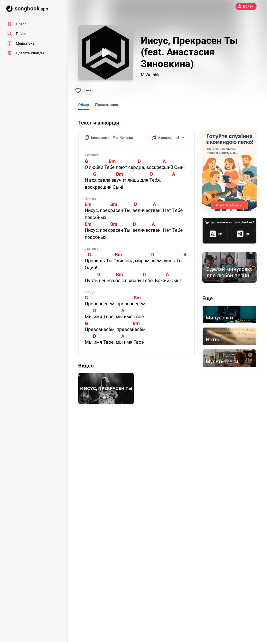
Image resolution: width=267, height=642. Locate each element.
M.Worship (151, 74)
